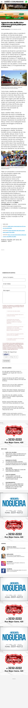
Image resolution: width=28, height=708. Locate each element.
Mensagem (6, 290)
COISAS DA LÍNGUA (11, 547)
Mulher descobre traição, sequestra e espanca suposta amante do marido (13, 390)
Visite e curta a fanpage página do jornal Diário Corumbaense (16, 570)
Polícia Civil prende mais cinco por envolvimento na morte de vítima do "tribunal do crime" (13, 408)
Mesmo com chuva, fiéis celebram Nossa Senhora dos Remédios (12, 385)
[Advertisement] (14, 260)
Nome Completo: (8, 277)
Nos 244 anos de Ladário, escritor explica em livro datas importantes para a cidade (12, 396)
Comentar (6, 361)
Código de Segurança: (10, 352)
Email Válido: (7, 284)
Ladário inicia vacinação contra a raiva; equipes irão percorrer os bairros (14, 414)
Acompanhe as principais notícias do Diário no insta (16, 563)
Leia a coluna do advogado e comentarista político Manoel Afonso (15, 556)
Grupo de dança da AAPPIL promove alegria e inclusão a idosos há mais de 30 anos (14, 379)
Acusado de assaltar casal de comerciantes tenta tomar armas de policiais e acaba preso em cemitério (16, 463)
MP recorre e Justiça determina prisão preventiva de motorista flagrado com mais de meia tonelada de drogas (14, 486)
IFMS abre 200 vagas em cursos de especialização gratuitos (15, 470)
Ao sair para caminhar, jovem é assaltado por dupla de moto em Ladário (12, 373)
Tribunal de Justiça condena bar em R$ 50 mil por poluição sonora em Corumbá (16, 455)
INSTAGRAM (10, 561)
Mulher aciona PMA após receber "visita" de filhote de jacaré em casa (13, 402)
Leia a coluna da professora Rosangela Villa (16, 548)
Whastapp (26, 1)
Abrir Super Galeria (7, 244)
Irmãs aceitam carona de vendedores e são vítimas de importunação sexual (14, 477)
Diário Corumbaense (14, 1)
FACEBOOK (9, 569)
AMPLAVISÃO (10, 554)
